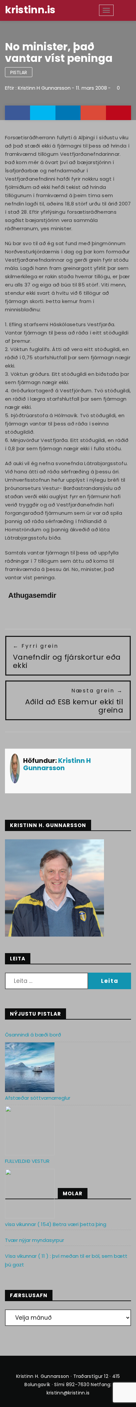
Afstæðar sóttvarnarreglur (37, 1097)
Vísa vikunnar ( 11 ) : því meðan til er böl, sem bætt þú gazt (66, 1260)
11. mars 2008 (91, 87)
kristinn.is (30, 10)
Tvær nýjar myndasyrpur (34, 1240)
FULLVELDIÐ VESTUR (27, 1161)
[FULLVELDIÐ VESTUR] (29, 1193)
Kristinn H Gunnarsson (44, 87)
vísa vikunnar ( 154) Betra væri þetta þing (55, 1224)
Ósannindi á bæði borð (33, 1034)
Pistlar (18, 72)
